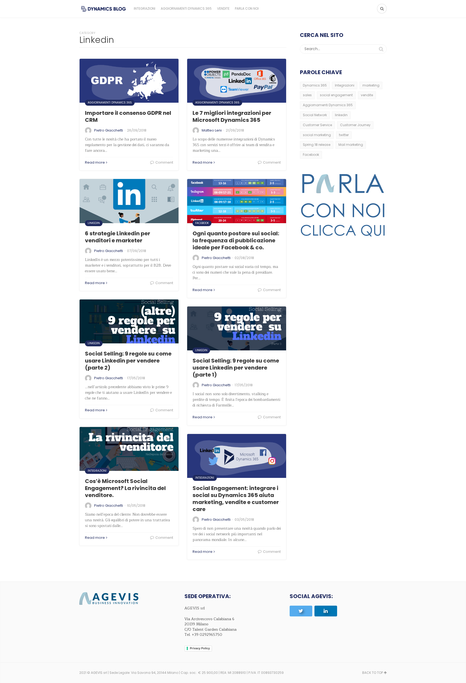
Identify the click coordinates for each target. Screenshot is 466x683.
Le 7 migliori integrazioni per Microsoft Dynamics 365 (232, 116)
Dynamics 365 (315, 85)
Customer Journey (355, 125)
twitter (344, 135)
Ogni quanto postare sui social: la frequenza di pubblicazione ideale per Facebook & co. (236, 240)
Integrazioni (144, 8)
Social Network (315, 115)
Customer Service (317, 125)
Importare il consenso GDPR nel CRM (128, 116)
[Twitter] (301, 611)
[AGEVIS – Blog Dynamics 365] (103, 8)
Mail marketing (350, 144)
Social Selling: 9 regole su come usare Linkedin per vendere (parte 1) (236, 367)
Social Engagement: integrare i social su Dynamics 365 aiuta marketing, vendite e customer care (236, 498)
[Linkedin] (325, 611)
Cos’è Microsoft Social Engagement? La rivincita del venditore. (125, 488)
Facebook (202, 223)
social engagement (336, 95)
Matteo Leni (212, 130)
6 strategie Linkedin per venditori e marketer (117, 237)
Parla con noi (247, 8)
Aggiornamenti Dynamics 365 (186, 8)
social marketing (317, 135)
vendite (367, 95)
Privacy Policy (200, 648)
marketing (370, 85)
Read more (95, 162)
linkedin (341, 115)
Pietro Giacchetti (108, 130)
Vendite (223, 8)
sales (307, 95)
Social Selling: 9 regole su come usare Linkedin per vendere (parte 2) (128, 360)
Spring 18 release (316, 144)
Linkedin (94, 223)
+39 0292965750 (207, 635)
